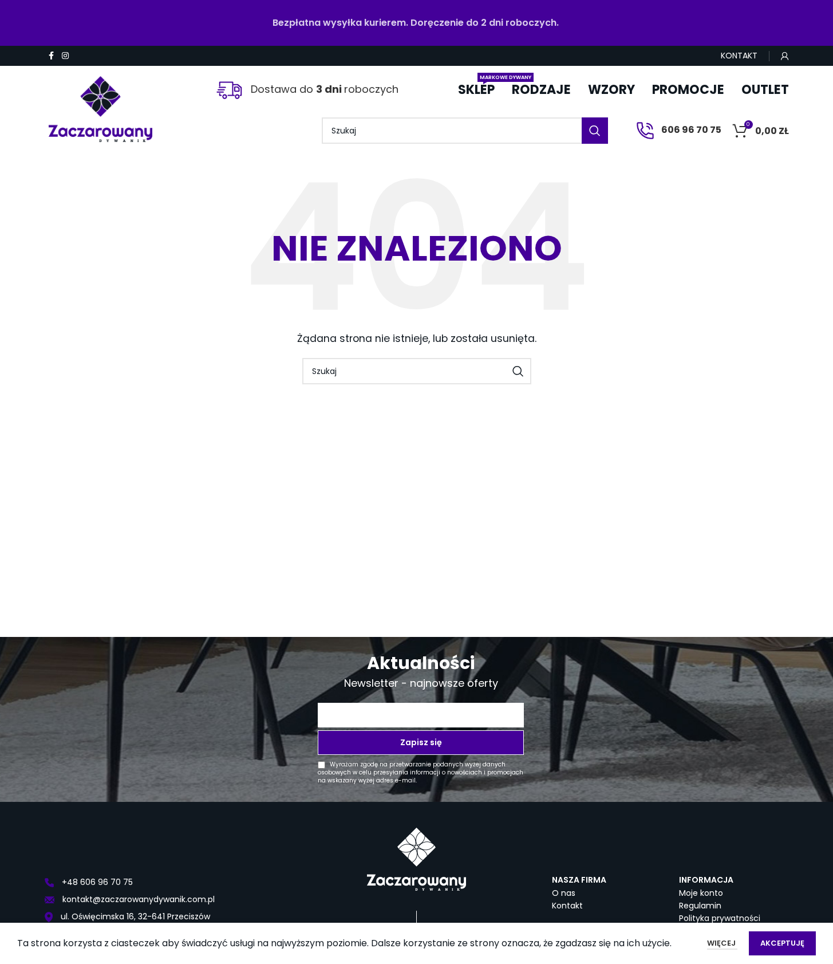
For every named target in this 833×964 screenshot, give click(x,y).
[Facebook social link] (51, 56)
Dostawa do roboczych (323, 89)
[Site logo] (101, 104)
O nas (563, 893)
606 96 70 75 (690, 129)
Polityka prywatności (719, 918)
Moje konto (701, 893)
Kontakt (567, 905)
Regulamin (700, 905)
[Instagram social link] (65, 56)
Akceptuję (782, 943)
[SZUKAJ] (595, 130)
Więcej (722, 943)
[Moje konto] (785, 56)
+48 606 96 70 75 (96, 882)
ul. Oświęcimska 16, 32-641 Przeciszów (134, 916)
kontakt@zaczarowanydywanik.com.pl (137, 899)
